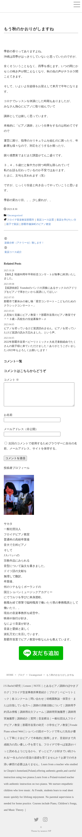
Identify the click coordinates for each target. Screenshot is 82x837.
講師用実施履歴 (56, 711)
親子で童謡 (12, 224)
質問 (33, 718)
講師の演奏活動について (48, 705)
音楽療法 (44, 718)
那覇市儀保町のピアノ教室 (36, 224)
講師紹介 (22, 718)
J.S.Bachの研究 (12, 685)
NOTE (37, 685)
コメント (11, 379)
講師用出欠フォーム (32, 711)
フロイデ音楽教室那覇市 (20, 219)
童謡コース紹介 (13, 252)
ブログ (53, 692)
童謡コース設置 (45, 219)
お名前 (8, 414)
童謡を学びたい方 (66, 219)
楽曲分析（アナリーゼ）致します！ (24, 242)
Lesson (27, 685)
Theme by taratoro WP (41, 831)
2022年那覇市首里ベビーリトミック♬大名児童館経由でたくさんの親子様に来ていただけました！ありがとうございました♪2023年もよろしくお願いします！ (40, 345)
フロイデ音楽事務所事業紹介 (29, 692)
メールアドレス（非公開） (21, 429)
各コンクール (20, 698)
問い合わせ (37, 698)
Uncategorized (15, 215)
